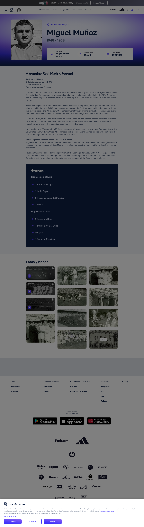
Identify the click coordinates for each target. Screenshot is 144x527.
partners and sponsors (107, 511)
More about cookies (10, 516)
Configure (32, 521)
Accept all (13, 521)
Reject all (52, 521)
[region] (72, 513)
